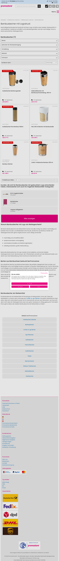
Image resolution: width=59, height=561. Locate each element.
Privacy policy (44, 273)
